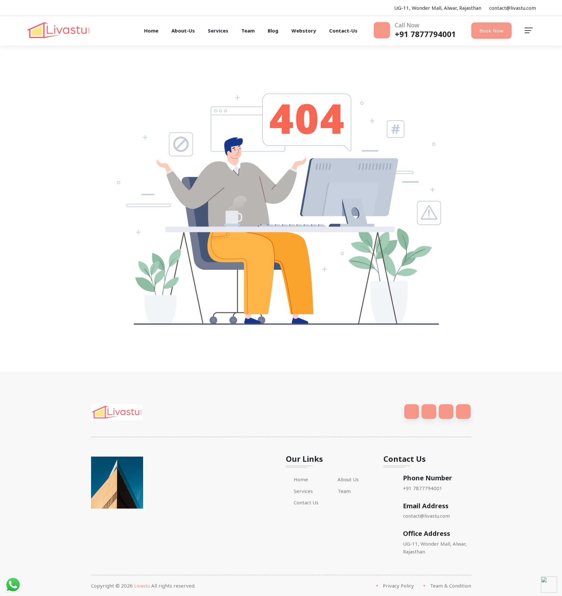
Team (248, 30)
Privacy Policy (398, 585)
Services (218, 30)
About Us (348, 479)
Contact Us (306, 502)
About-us (183, 30)
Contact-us (343, 30)
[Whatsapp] (13, 584)
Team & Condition (450, 585)
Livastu (142, 585)
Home (151, 30)
